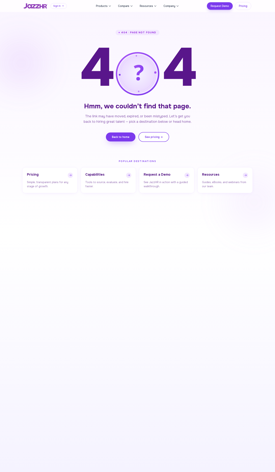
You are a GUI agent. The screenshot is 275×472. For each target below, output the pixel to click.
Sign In (57, 5)
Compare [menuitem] (123, 6)
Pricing (243, 6)
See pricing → (154, 137)
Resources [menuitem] (146, 6)
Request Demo (220, 6)
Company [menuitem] (169, 6)
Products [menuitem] (102, 6)
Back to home (120, 137)
